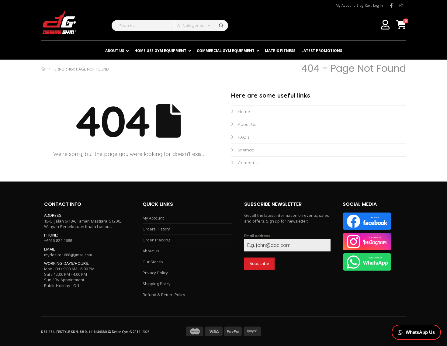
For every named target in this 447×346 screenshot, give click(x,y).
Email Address (258, 236)
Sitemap (246, 150)
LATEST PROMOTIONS (321, 50)
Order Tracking (156, 240)
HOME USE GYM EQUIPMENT (160, 50)
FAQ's (244, 137)
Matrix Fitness (280, 50)
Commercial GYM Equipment (226, 50)
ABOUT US (114, 50)
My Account (153, 218)
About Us (247, 124)
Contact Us (249, 162)
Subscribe (259, 263)
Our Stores (153, 262)
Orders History (156, 229)
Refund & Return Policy (164, 294)
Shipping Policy (157, 283)
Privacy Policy (155, 272)
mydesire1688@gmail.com (68, 255)
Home (244, 111)
